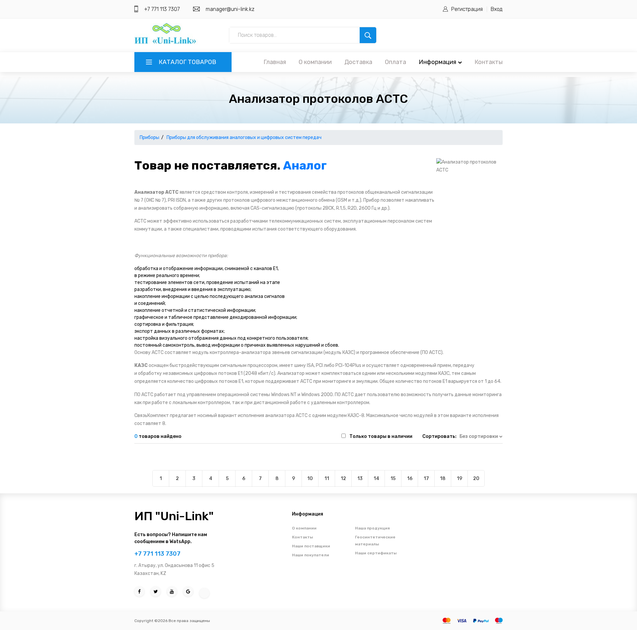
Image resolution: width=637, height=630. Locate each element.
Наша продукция (372, 528)
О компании (315, 62)
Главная (274, 62)
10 (310, 478)
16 (409, 478)
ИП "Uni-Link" (174, 516)
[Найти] (368, 35)
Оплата (395, 62)
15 (392, 478)
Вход (497, 9)
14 (376, 478)
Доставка (358, 62)
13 (360, 478)
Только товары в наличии (380, 436)
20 (476, 478)
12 (343, 478)
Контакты (488, 62)
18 (443, 478)
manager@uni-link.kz (230, 9)
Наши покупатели (310, 555)
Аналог (305, 165)
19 (459, 478)
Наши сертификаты (375, 553)
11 (326, 478)
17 (426, 478)
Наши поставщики (311, 546)
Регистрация (467, 9)
